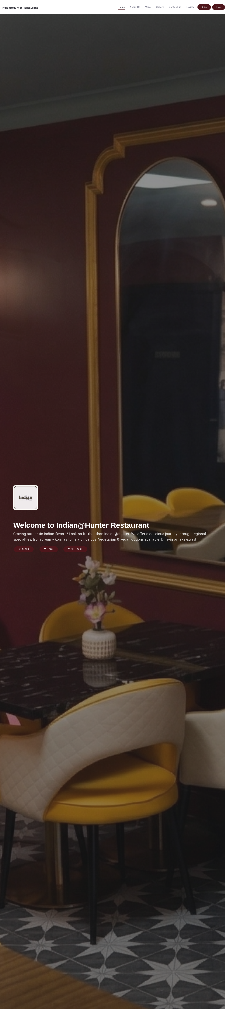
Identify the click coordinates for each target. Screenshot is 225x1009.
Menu (148, 7)
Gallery (160, 7)
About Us (135, 7)
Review (190, 7)
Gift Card (76, 549)
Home (121, 7)
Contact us (175, 7)
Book (218, 7)
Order (204, 7)
